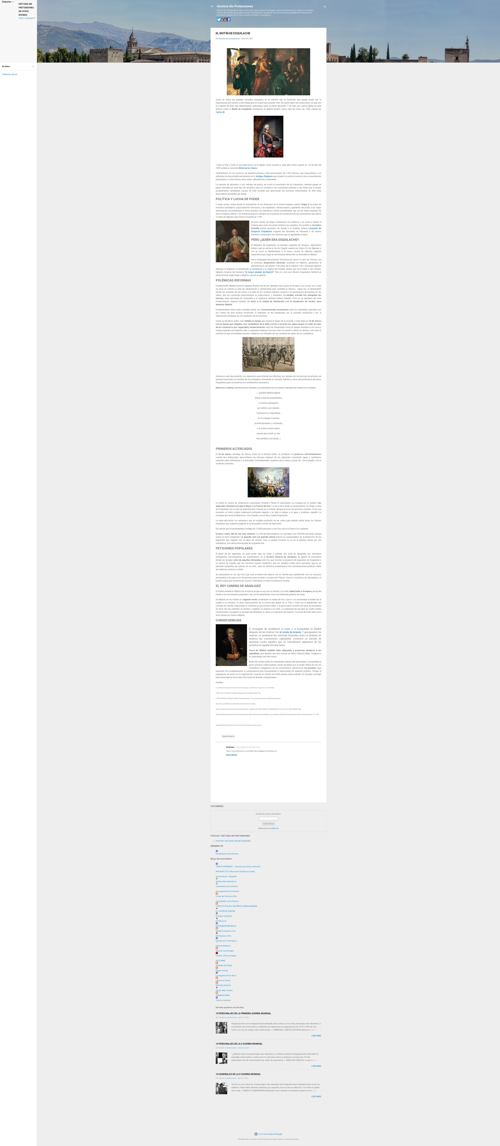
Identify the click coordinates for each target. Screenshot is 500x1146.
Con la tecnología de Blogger (270, 1134)
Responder (231, 755)
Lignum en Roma (223, 980)
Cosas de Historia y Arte (226, 896)
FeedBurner (274, 828)
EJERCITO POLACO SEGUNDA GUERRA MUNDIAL (237, 906)
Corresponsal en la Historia (227, 891)
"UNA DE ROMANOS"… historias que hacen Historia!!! (238, 866)
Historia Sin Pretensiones (235, 6)
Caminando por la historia (227, 886)
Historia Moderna (223, 946)
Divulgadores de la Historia (227, 854)
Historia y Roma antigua (226, 956)
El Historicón (221, 921)
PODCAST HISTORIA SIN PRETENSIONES (233, 841)
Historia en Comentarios (226, 941)
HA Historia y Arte (223, 936)
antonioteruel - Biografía (226, 876)
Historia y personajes (225, 951)
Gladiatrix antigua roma (225, 931)
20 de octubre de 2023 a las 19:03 (248, 747)
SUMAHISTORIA (222, 995)
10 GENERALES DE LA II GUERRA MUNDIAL (238, 1074)
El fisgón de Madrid (224, 916)
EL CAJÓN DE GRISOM (225, 911)
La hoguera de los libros (226, 975)
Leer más (316, 1036)
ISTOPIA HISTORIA (224, 965)
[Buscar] (324, 7)
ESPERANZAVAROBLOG (226, 926)
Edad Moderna (228, 736)
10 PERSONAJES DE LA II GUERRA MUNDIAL (239, 1043)
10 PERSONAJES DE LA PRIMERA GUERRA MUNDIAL (243, 1013)
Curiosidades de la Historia (227, 901)
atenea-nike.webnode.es (226, 881)
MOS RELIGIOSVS (223, 985)
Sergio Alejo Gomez (224, 990)
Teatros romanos (223, 1000)
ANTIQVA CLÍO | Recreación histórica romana (235, 871)
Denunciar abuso (9, 74)
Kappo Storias (222, 970)
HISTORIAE (220, 960)
